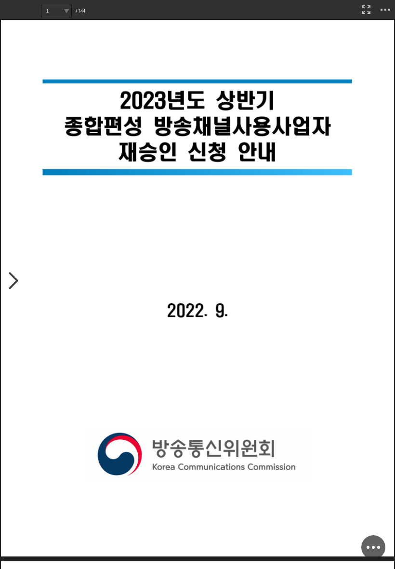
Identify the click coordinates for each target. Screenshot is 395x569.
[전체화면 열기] (366, 9)
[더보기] (385, 9)
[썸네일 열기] (13, 281)
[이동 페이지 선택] (66, 11)
